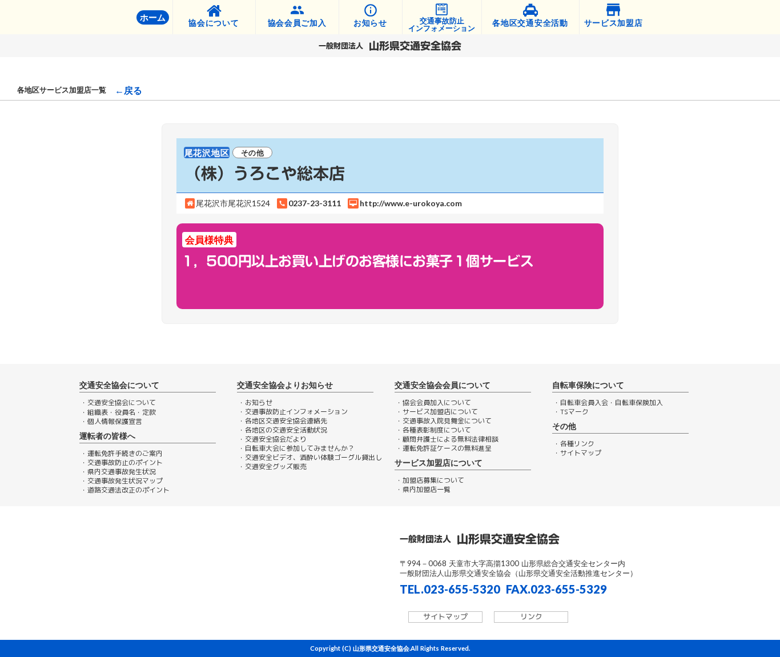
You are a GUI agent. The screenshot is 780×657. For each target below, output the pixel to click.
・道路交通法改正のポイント (125, 490)
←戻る (128, 90)
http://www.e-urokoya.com (411, 203)
